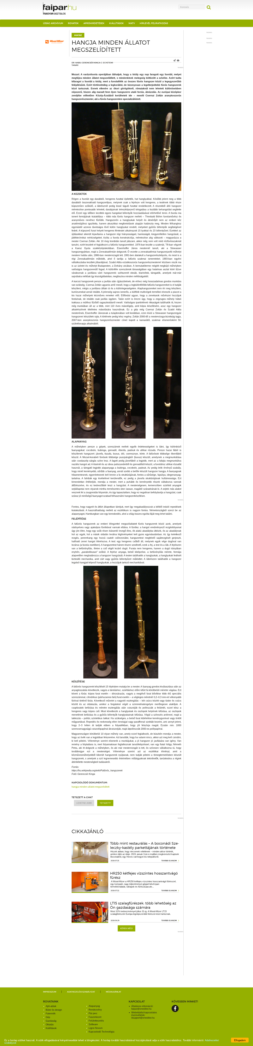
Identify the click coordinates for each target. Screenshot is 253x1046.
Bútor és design (54, 1010)
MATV (132, 23)
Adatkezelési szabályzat (81, 992)
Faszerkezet (95, 1017)
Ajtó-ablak (51, 1006)
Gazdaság (51, 1021)
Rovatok (73, 23)
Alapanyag (94, 1006)
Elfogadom (240, 1040)
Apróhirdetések (93, 23)
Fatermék (50, 1013)
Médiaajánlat (113, 992)
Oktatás (50, 1024)
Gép (48, 1017)
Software (93, 1024)
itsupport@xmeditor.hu (143, 1018)
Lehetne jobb (84, 803)
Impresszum (49, 992)
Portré (78, 35)
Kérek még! (126, 928)
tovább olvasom (169, 861)
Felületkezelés (96, 1020)
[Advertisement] (126, 954)
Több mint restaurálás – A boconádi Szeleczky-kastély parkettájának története (144, 845)
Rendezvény (95, 1009)
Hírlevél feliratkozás (154, 23)
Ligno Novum (95, 1028)
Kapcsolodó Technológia (101, 1031)
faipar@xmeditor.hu (141, 1009)
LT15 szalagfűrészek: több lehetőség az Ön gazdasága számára (143, 905)
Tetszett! (105, 803)
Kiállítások (116, 23)
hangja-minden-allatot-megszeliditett (90, 787)
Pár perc (93, 1013)
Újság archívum (53, 23)
